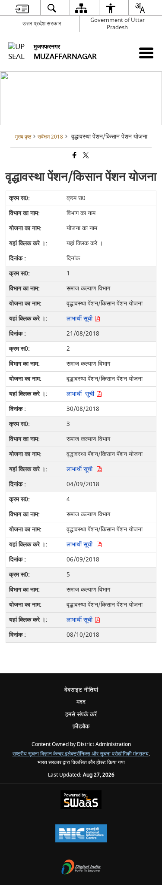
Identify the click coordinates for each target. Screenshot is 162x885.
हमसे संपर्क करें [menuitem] (81, 714)
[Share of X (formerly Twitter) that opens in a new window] (85, 156)
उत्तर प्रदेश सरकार (41, 23)
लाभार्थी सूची (80, 318)
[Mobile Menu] (146, 52)
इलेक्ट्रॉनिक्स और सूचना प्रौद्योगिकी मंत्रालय (107, 754)
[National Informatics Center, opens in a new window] (81, 834)
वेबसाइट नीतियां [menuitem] (81, 689)
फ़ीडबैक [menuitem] (81, 726)
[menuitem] (21, 8)
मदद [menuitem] (81, 701)
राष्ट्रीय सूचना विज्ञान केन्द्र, (39, 754)
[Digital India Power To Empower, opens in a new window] (81, 868)
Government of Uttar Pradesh (117, 23)
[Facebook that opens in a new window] (74, 156)
